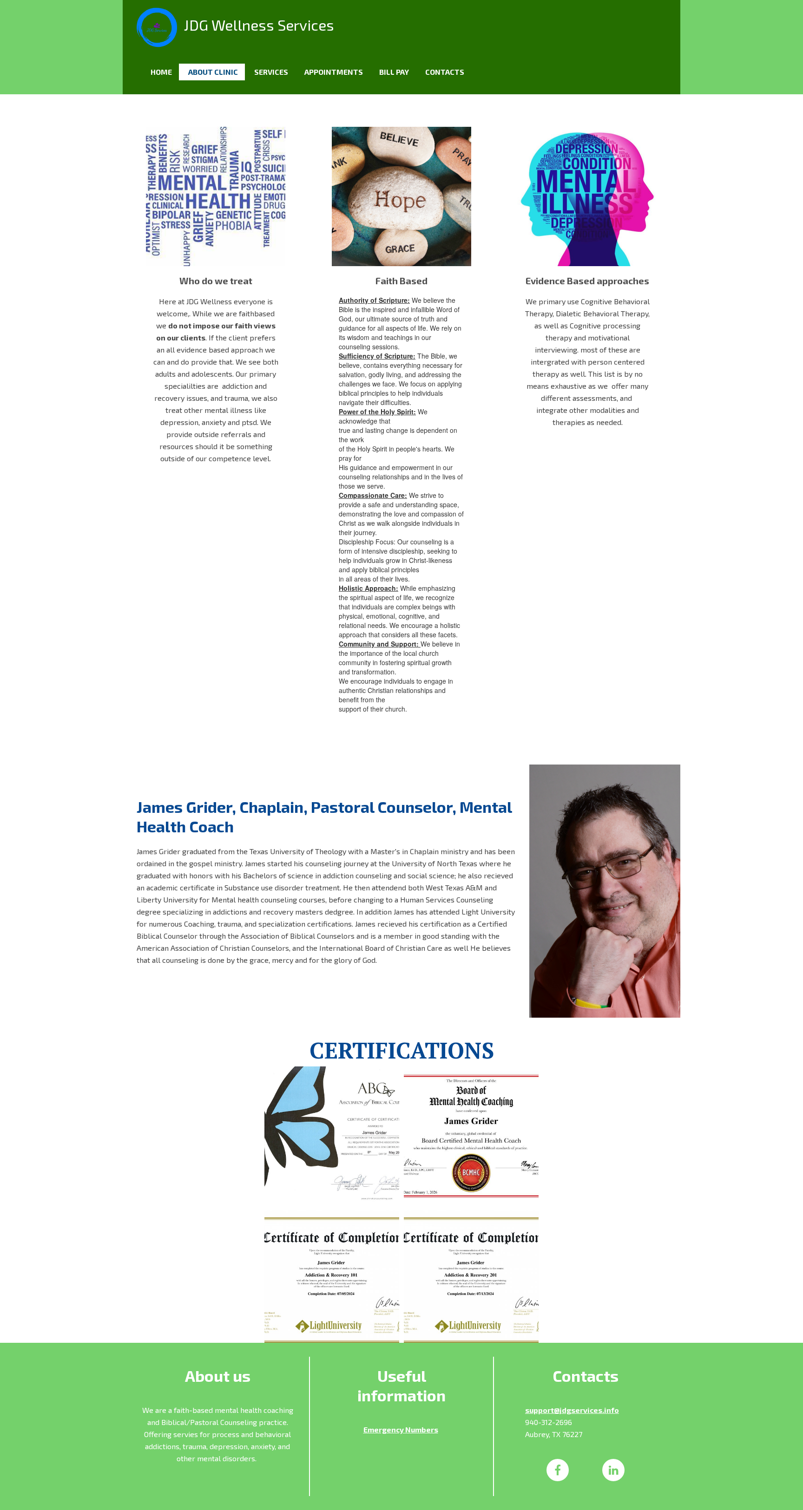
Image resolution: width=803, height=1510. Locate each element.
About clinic (213, 71)
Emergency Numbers (400, 1429)
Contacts (444, 71)
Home (161, 71)
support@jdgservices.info (572, 1409)
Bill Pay (394, 71)
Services (271, 71)
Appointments (333, 71)
